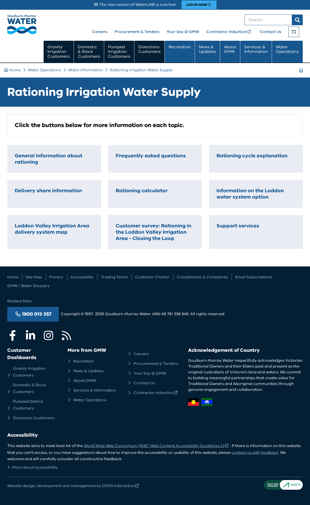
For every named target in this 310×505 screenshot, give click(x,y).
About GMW (230, 49)
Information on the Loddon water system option (250, 193)
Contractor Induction (226, 31)
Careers (99, 31)
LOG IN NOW (196, 4)
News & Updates (207, 49)
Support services (238, 225)
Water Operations (287, 49)
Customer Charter (152, 277)
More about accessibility (35, 467)
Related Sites (19, 301)
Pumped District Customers (28, 405)
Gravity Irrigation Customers (58, 51)
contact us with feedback (255, 452)
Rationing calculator (142, 190)
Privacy (56, 277)
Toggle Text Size (293, 31)
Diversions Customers (149, 49)
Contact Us (270, 31)
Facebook (12, 335)
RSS (66, 335)
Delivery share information (48, 190)
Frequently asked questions (151, 155)
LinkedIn (30, 335)
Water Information (85, 70)
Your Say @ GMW (183, 31)
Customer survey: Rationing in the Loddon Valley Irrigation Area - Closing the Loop (153, 232)
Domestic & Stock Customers (89, 51)
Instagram (48, 335)
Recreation (180, 47)
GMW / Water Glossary (28, 286)
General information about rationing (48, 158)
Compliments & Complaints (202, 277)
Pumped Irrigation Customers (119, 51)
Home (15, 70)
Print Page (302, 75)
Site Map (34, 277)
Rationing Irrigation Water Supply (141, 70)
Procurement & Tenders (137, 31)
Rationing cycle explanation (252, 155)
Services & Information (256, 49)
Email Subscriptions (253, 277)
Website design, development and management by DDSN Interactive (70, 486)
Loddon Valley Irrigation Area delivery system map (52, 228)
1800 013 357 (36, 314)
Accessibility (81, 277)
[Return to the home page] (21, 33)
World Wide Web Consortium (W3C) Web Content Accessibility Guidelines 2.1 (154, 446)
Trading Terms (114, 277)
